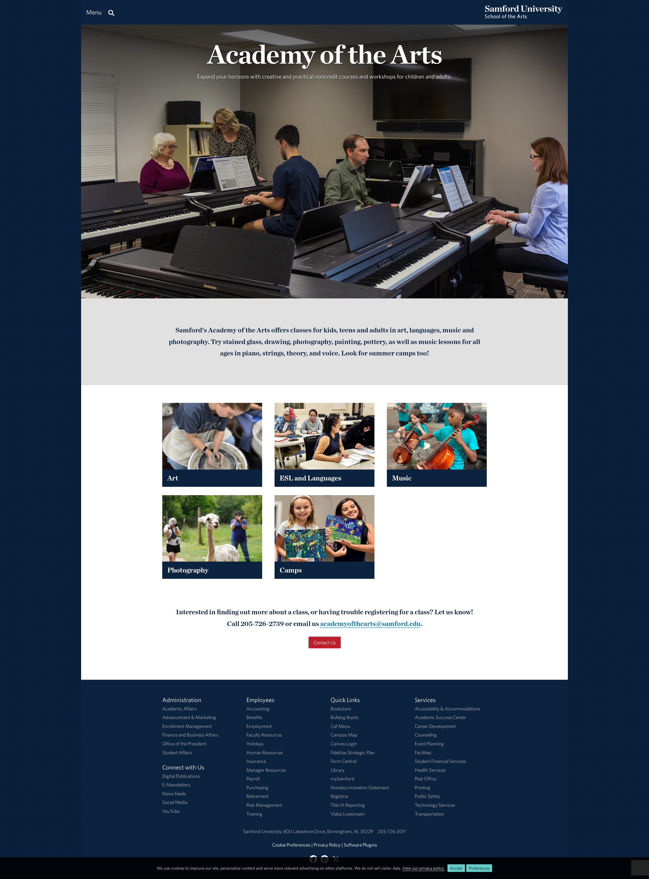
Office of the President (184, 744)
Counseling (426, 735)
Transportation (429, 814)
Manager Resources (266, 770)
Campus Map (344, 735)
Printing (422, 787)
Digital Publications (181, 776)
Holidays (255, 744)
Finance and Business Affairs (190, 735)
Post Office (425, 779)
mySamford (342, 779)
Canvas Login (344, 744)
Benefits (254, 717)
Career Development (435, 726)
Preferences (479, 868)
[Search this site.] (111, 12)
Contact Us (325, 642)
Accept (456, 868)
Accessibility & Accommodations (447, 709)
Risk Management (264, 805)
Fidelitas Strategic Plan (353, 752)
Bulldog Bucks (344, 717)
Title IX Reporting (348, 805)
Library (338, 770)
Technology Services (435, 805)
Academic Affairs (179, 709)
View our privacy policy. (423, 868)
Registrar (340, 796)
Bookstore (341, 709)
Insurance (256, 761)
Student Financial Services (440, 761)
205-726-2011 (392, 831)
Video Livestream (348, 814)
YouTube (170, 811)
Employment (259, 726)
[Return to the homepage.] (524, 17)
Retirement (257, 796)
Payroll (253, 779)
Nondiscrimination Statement (360, 787)
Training (254, 814)
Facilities (423, 752)
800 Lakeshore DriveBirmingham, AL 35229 (328, 831)
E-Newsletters (176, 785)
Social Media (174, 802)
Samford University (263, 831)
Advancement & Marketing (189, 717)
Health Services (430, 770)
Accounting (257, 709)
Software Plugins (360, 845)
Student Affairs (177, 752)
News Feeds (174, 794)
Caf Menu (340, 726)
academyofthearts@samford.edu (370, 623)
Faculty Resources (264, 735)
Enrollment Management (187, 726)
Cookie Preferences (291, 845)
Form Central (343, 761)
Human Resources (264, 752)
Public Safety (427, 796)
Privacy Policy (327, 845)
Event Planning (429, 744)
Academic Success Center (440, 717)
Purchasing (257, 787)
